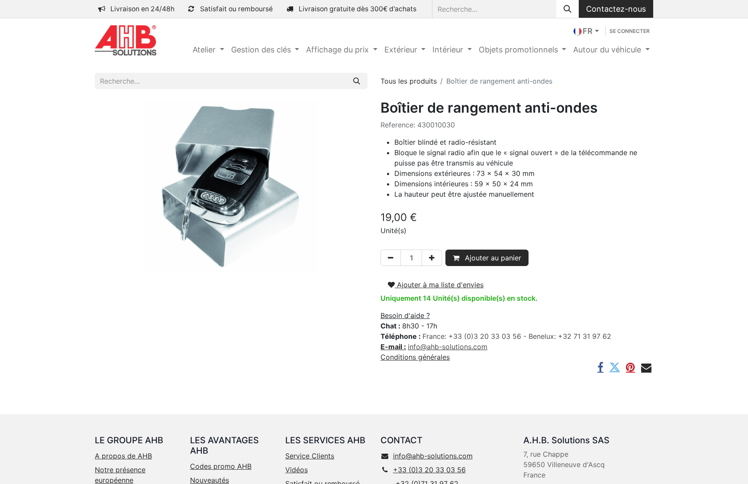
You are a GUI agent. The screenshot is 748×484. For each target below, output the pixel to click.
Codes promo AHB (220, 466)
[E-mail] (646, 367)
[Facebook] (600, 367)
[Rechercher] (567, 9)
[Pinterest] (630, 367)
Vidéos (296, 469)
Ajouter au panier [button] (492, 257)
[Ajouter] (432, 258)
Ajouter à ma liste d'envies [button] (439, 284)
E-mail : (393, 346)
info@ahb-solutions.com (433, 456)
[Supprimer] (390, 258)
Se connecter (629, 31)
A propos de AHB (123, 456)
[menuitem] (208, 49)
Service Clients (309, 456)
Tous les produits (408, 81)
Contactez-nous (616, 8)
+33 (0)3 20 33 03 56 (429, 469)
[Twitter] (614, 367)
